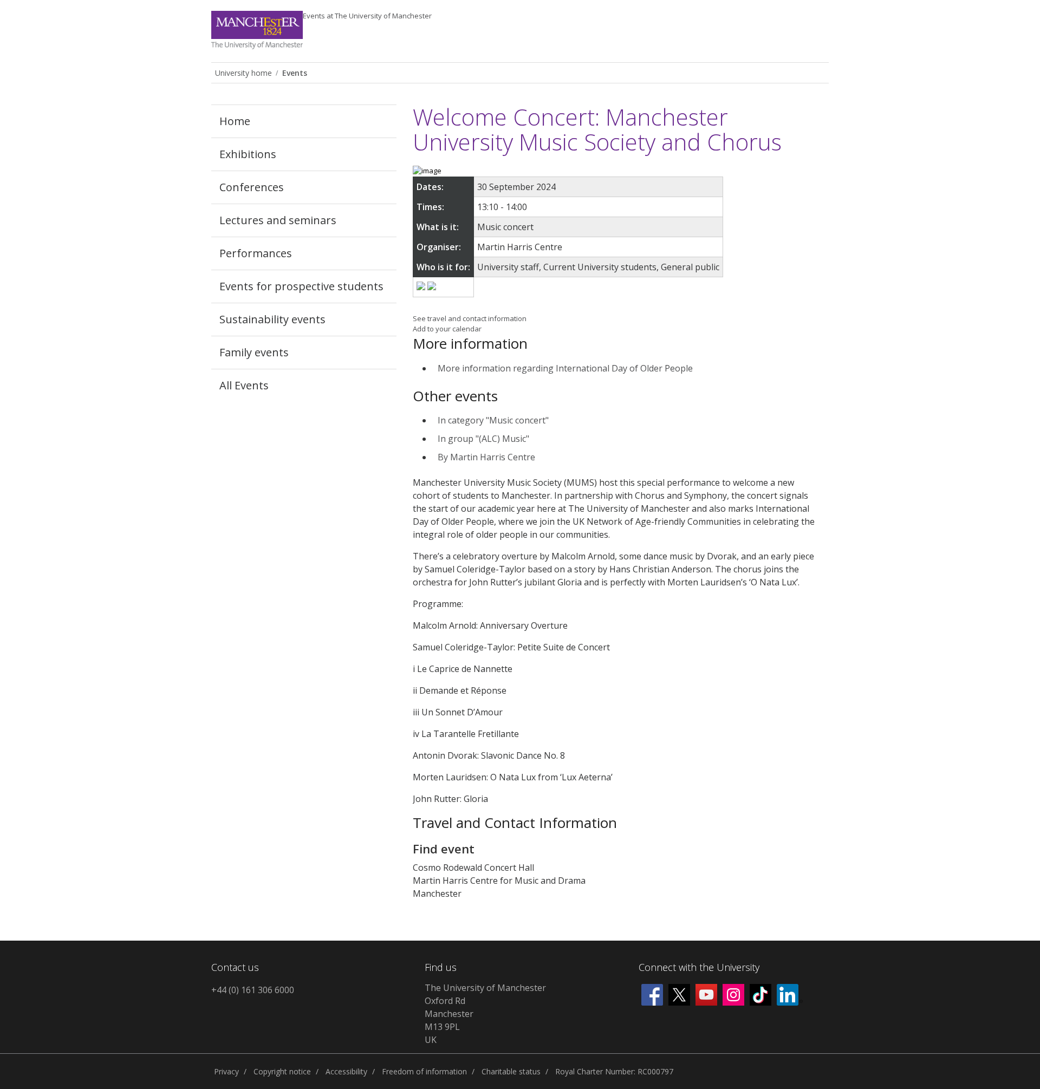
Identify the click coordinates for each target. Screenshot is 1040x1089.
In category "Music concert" (493, 420)
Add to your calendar (447, 329)
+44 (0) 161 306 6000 (252, 990)
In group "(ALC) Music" (483, 439)
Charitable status (511, 1071)
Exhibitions (247, 154)
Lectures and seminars (277, 220)
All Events (244, 385)
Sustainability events (272, 319)
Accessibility (346, 1071)
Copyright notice (282, 1071)
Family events (254, 352)
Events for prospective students (301, 286)
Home (234, 121)
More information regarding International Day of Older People (565, 368)
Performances (255, 253)
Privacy (226, 1071)
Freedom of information (424, 1071)
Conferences (251, 187)
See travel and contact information (469, 318)
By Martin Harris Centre (486, 457)
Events (367, 16)
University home (243, 73)
